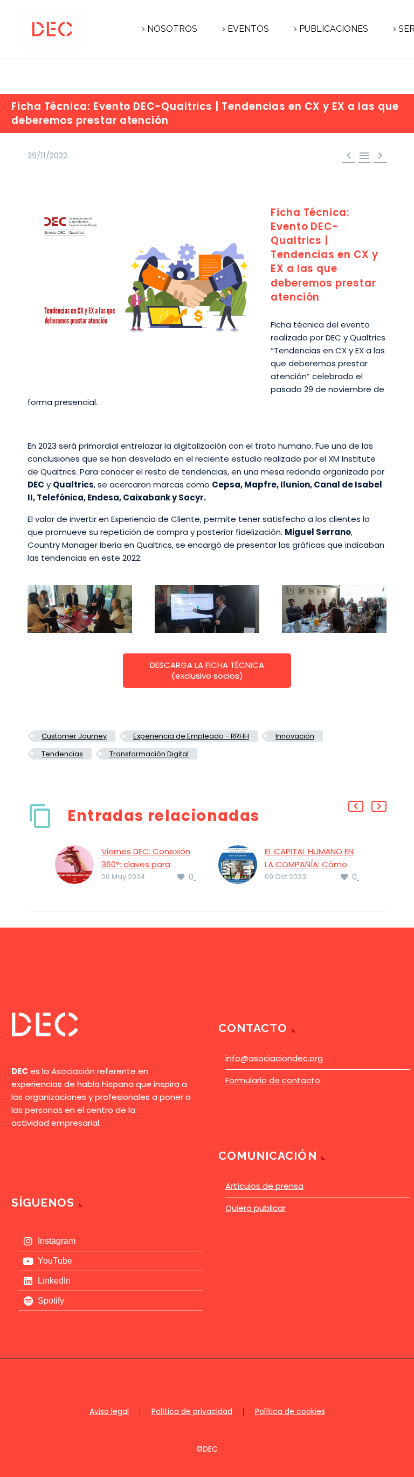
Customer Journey (74, 736)
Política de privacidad (191, 1412)
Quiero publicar (255, 1208)
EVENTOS (248, 29)
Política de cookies (290, 1412)
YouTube (55, 1260)
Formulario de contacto (272, 1080)
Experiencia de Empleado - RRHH (191, 736)
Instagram (56, 1240)
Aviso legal (109, 1412)
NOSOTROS (172, 29)
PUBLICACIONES (333, 29)
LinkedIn (54, 1280)
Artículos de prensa (264, 1186)
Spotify (51, 1300)
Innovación (294, 736)
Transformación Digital (149, 754)
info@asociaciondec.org (274, 1058)
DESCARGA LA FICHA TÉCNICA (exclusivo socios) (207, 670)
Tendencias (62, 754)
